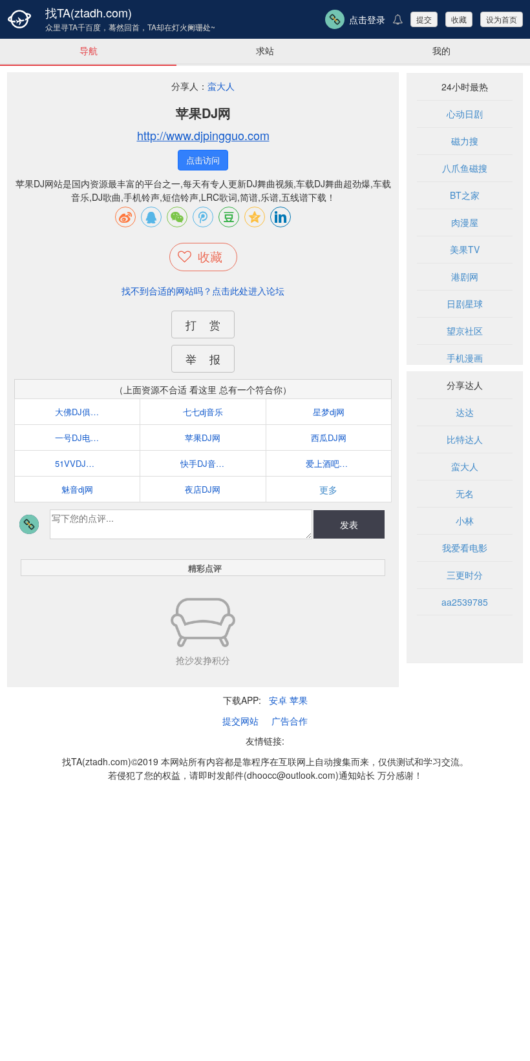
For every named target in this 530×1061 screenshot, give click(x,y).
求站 (265, 50)
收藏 (459, 19)
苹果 (299, 700)
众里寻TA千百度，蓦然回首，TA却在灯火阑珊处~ (130, 27)
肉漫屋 (464, 222)
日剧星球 (465, 303)
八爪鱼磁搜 (464, 167)
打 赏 (203, 324)
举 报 (203, 359)
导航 (89, 50)
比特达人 (465, 439)
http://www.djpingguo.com (203, 135)
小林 (465, 520)
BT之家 (465, 195)
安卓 (278, 700)
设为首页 (501, 19)
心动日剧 (465, 113)
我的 (441, 50)
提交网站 (240, 720)
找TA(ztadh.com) (88, 12)
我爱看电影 (464, 547)
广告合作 (289, 720)
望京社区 (465, 330)
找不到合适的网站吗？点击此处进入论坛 (203, 290)
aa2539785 (464, 601)
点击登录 (367, 19)
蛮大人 (221, 85)
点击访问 (203, 160)
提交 (424, 19)
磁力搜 (464, 140)
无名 (465, 493)
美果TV (465, 249)
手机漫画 (465, 357)
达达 (465, 412)
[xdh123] (19, 19)
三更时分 (465, 574)
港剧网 (464, 276)
